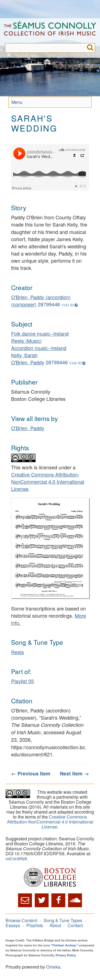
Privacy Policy (66, 955)
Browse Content (21, 920)
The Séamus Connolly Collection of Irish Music (50, 30)
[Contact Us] (25, 900)
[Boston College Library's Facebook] (58, 900)
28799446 (49, 304)
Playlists (34, 925)
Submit (90, 48)
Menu (16, 102)
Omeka (53, 967)
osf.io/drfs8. (17, 858)
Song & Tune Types (63, 920)
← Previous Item (30, 773)
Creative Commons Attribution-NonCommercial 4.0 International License (47, 481)
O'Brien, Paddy (27, 362)
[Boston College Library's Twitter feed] (42, 900)
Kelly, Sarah (24, 355)
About (55, 925)
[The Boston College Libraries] (50, 878)
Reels (17, 652)
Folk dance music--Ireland (40, 333)
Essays (13, 925)
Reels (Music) (26, 340)
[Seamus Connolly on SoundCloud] (75, 900)
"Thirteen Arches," (64, 945)
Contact (75, 925)
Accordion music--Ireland (38, 347)
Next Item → (74, 773)
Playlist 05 (22, 681)
